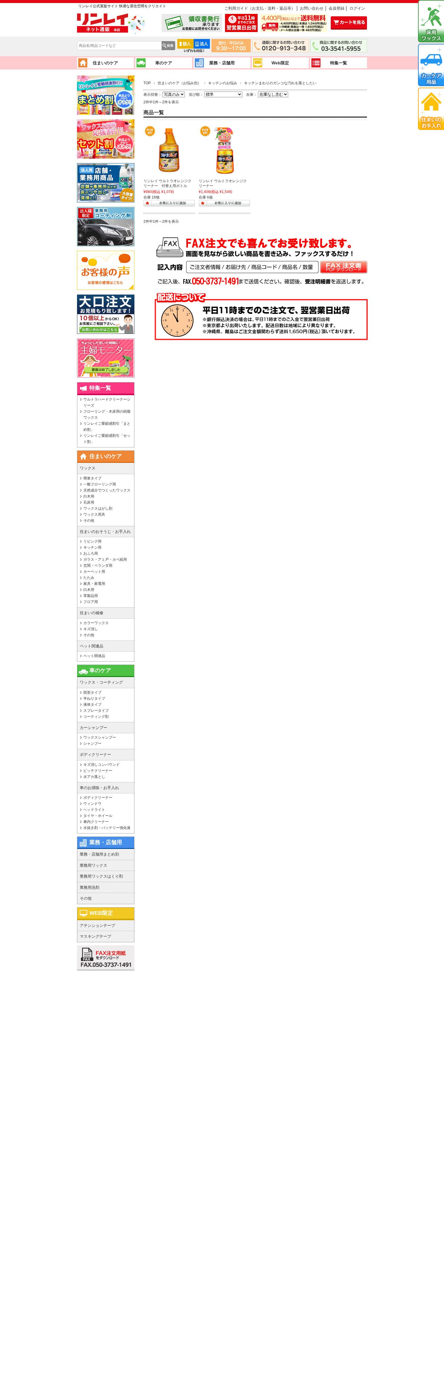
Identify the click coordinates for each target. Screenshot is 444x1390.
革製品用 (90, 596)
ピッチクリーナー (97, 771)
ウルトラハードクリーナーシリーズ (106, 402)
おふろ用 (90, 553)
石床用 (88, 502)
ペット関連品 (94, 656)
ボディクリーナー (97, 797)
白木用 (88, 496)
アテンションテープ (97, 925)
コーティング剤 (96, 716)
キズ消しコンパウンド (101, 765)
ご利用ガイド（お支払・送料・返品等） (259, 8)
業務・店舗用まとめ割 (99, 854)
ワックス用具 (94, 514)
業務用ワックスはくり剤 (101, 876)
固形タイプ (92, 692)
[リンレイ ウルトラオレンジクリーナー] (224, 150)
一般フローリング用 (99, 484)
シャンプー (92, 743)
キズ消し (90, 629)
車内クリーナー (96, 822)
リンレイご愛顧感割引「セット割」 (106, 439)
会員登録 (336, 8)
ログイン (357, 8)
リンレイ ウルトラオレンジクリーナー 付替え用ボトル (167, 183)
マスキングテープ (95, 936)
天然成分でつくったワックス (106, 490)
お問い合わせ (311, 8)
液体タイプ (92, 704)
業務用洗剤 (89, 887)
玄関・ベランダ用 (97, 565)
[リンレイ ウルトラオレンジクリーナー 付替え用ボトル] (169, 150)
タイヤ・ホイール (97, 816)
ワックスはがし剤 (97, 508)
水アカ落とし (94, 777)
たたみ (88, 578)
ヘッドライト (94, 810)
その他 (88, 520)
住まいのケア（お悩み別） (179, 83)
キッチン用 (92, 547)
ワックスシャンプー (99, 737)
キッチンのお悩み (222, 83)
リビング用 (92, 541)
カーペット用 (94, 571)
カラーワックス (96, 623)
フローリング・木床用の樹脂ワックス (106, 414)
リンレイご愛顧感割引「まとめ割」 (106, 426)
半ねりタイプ (94, 698)
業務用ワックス (93, 865)
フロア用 (90, 602)
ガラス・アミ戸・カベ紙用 (105, 559)
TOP (147, 83)
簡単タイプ (92, 478)
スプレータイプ (96, 710)
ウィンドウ (92, 803)
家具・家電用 (94, 584)
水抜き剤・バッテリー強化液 (106, 828)
